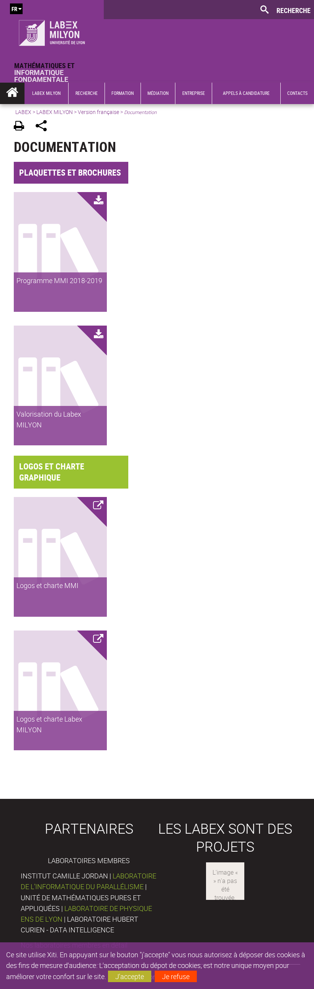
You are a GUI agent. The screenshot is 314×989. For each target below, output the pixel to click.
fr (14, 9)
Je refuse (176, 976)
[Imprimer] (21, 127)
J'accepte (129, 976)
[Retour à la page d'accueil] (52, 31)
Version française (98, 112)
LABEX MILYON (54, 112)
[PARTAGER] (44, 127)
